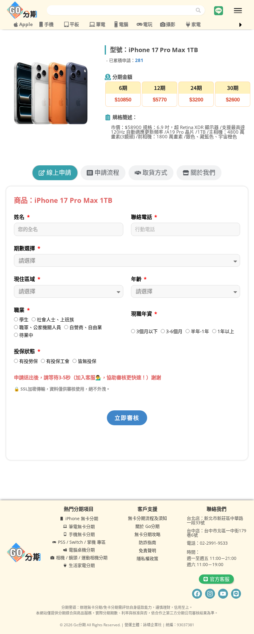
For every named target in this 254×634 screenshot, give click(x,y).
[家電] (188, 24)
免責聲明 (147, 550)
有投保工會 (57, 361)
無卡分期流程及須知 (147, 518)
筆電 (100, 24)
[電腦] (116, 24)
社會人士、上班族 (55, 319)
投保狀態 (25, 351)
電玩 (147, 24)
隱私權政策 (147, 558)
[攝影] (162, 24)
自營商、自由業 (85, 327)
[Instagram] (210, 594)
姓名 (20, 217)
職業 (20, 310)
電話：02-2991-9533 (207, 543)
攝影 (170, 24)
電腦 (123, 24)
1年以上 (225, 331)
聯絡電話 (142, 217)
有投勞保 (28, 361)
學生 (23, 319)
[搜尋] (199, 10)
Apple (26, 24)
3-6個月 (174, 331)
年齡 (137, 279)
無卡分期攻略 (147, 534)
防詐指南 (147, 542)
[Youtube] (223, 594)
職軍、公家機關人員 (40, 327)
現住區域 (25, 279)
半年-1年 (200, 331)
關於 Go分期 (147, 526)
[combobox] (120, 10)
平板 (74, 24)
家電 (196, 24)
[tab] (55, 172)
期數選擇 (25, 248)
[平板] (66, 24)
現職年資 (142, 313)
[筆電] (92, 24)
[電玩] (139, 24)
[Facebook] (197, 594)
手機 (49, 24)
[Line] (236, 594)
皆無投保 (87, 361)
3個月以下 (147, 331)
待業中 (26, 335)
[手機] (41, 24)
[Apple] (16, 24)
